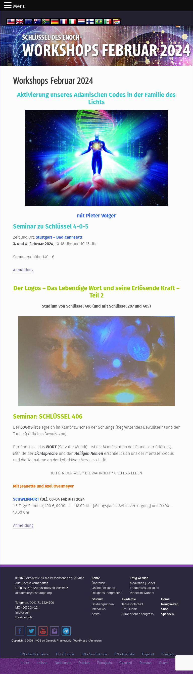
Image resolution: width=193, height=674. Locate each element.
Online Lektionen (103, 588)
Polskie (84, 663)
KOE (38, 640)
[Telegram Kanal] (66, 630)
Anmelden (95, 640)
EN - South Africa (94, 654)
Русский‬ (125, 663)
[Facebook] (19, 630)
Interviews (99, 609)
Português (104, 663)
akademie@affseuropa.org (33, 593)
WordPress (80, 640)
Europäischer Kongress (137, 614)
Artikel (96, 614)
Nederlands (63, 663)
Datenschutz (23, 617)
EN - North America (34, 654)
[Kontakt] (54, 630)
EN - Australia (124, 654)
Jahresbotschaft (132, 604)
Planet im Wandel (142, 593)
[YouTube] (42, 630)
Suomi (163, 663)
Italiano (42, 663)
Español (148, 654)
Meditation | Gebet (142, 583)
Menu (19, 6)
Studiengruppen (103, 604)
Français (167, 654)
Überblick (98, 583)
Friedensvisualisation (144, 588)
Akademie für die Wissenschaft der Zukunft (55, 578)
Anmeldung (23, 270)
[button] (8, 6)
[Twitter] (31, 630)
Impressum (22, 612)
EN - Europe (65, 654)
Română (145, 663)
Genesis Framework (58, 640)
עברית (24, 663)
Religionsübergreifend (107, 593)
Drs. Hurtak (129, 609)
